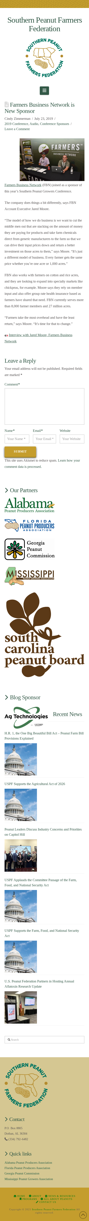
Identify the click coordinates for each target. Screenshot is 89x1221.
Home (20, 1196)
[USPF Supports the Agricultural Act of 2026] (21, 805)
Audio (34, 124)
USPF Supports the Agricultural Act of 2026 (35, 784)
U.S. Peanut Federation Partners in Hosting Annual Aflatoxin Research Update (39, 983)
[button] (44, 90)
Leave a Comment (17, 129)
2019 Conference (16, 124)
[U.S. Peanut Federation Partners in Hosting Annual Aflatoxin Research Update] (21, 1007)
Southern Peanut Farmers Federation (44, 24)
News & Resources (61, 1196)
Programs (29, 1199)
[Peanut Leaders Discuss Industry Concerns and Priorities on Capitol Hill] (21, 855)
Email (38, 431)
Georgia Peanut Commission (22, 1173)
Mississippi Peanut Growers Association (29, 1179)
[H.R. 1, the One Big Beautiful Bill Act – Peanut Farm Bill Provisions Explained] (21, 759)
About (36, 1196)
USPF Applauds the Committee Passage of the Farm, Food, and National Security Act (41, 882)
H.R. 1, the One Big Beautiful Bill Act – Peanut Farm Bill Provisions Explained (44, 735)
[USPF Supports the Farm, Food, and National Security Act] (21, 957)
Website (65, 431)
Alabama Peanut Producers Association (28, 1162)
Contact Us (47, 1202)
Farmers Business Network (23, 185)
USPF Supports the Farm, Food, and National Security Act (42, 933)
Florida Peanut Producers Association (27, 1168)
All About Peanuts (57, 1199)
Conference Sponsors (54, 124)
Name (10, 431)
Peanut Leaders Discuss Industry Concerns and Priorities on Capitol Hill (43, 832)
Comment (12, 384)
